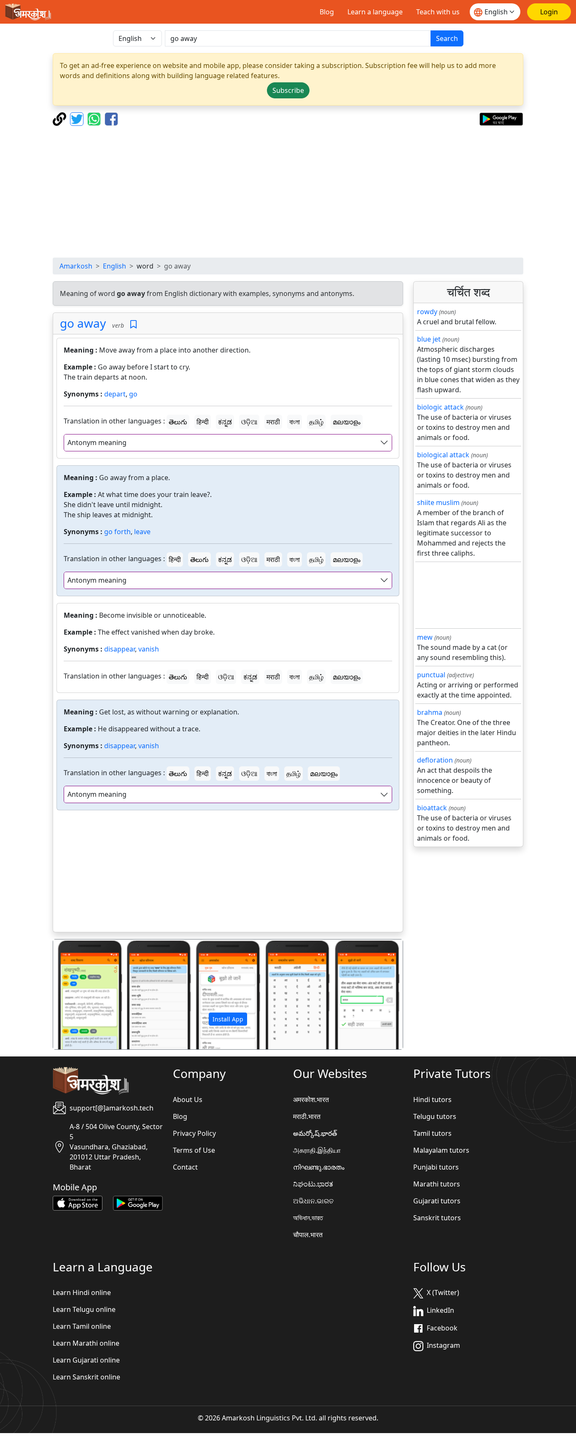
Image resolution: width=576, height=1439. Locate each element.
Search (447, 38)
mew (425, 637)
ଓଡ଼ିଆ (249, 421)
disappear (119, 649)
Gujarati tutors (436, 1201)
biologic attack (440, 407)
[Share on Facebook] (111, 118)
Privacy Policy (194, 1133)
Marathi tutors (436, 1184)
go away (83, 323)
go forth (117, 531)
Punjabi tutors (436, 1167)
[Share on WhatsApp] (95, 118)
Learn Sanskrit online (86, 1377)
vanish (148, 649)
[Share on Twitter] (78, 118)
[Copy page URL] (60, 118)
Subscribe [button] (288, 90)
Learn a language (375, 11)
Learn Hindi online (82, 1292)
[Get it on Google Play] (501, 118)
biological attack (443, 454)
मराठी (273, 421)
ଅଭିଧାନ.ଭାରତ (313, 1201)
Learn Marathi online (86, 1343)
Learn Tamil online (82, 1326)
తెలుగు (178, 421)
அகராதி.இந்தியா (317, 1150)
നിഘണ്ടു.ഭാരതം (319, 1167)
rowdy (427, 311)
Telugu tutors (434, 1116)
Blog (327, 11)
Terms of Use (194, 1150)
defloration (435, 760)
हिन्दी (202, 421)
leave (142, 531)
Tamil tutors (432, 1133)
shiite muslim (438, 502)
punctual (431, 674)
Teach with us (438, 11)
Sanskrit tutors (437, 1217)
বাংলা (294, 421)
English (114, 266)
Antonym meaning (97, 442)
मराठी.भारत (306, 1116)
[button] (79, 994)
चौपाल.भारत (308, 1234)
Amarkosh (75, 266)
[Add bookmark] (133, 324)
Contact (185, 1167)
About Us (187, 1099)
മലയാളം (347, 421)
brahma (429, 712)
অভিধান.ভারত (308, 1217)
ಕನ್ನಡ (225, 421)
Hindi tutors (432, 1099)
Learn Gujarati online (86, 1360)
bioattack (432, 807)
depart (115, 394)
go (133, 394)
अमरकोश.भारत (311, 1099)
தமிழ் (316, 421)
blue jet (429, 339)
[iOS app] (77, 1202)
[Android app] (138, 1202)
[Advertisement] (288, 192)
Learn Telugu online (84, 1309)
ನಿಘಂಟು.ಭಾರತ (313, 1184)
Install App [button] (228, 1019)
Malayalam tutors (441, 1150)
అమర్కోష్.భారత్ (315, 1133)
